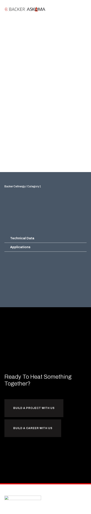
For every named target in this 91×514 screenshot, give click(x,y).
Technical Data (22, 238)
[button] (84, 9)
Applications (20, 247)
